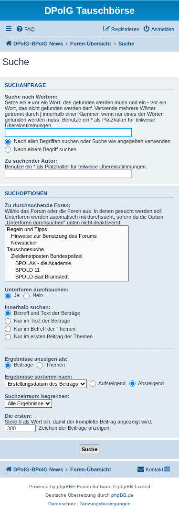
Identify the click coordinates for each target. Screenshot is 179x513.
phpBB (64, 486)
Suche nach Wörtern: (31, 97)
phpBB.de (122, 495)
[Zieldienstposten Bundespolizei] (67, 256)
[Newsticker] (67, 243)
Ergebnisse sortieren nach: (39, 376)
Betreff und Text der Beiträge (46, 313)
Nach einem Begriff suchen (44, 149)
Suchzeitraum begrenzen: (37, 396)
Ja (16, 295)
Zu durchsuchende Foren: (38, 205)
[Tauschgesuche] (67, 249)
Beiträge (22, 365)
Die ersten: (18, 416)
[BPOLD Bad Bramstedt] (67, 277)
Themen (54, 365)
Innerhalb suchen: (28, 307)
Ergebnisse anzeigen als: (36, 359)
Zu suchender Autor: (31, 161)
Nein (37, 295)
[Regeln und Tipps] (67, 229)
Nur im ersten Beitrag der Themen (52, 336)
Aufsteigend (111, 383)
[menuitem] (25, 29)
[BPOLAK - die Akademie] (67, 263)
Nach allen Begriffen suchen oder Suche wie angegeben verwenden (91, 141)
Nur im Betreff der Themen (43, 329)
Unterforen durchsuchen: (37, 289)
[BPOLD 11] (67, 270)
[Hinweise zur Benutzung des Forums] (67, 236)
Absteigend (150, 383)
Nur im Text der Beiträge (41, 320)
